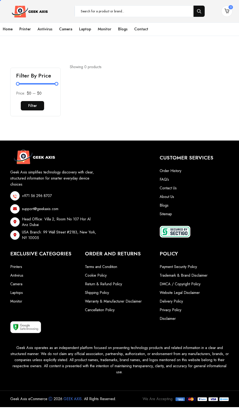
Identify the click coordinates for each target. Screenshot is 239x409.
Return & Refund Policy (103, 284)
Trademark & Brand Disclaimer (183, 275)
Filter (32, 105)
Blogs (122, 29)
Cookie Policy (96, 275)
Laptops (16, 292)
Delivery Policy (171, 301)
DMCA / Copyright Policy (180, 284)
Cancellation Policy (100, 309)
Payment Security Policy (178, 266)
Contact (141, 29)
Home (8, 29)
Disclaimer (168, 318)
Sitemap (166, 214)
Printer (25, 29)
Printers (16, 266)
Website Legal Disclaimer (180, 292)
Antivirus (45, 29)
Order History (170, 170)
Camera (65, 29)
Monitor (104, 29)
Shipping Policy (97, 292)
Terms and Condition (101, 266)
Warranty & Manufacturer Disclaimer (113, 301)
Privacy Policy (170, 309)
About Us (167, 196)
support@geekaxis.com (40, 209)
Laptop (85, 29)
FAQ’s (164, 179)
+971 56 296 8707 (37, 195)
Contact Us (168, 188)
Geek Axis (72, 399)
